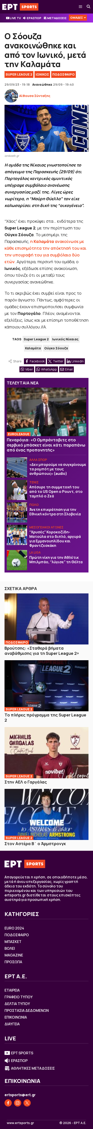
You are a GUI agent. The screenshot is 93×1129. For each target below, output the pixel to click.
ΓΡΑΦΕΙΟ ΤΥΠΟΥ (19, 996)
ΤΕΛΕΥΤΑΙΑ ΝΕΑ (23, 383)
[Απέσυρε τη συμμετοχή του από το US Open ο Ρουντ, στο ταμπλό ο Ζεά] (17, 490)
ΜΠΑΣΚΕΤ (13, 941)
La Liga (35, 552)
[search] (89, 6)
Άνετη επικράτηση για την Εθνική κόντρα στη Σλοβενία (55, 511)
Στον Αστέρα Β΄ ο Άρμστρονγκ (35, 843)
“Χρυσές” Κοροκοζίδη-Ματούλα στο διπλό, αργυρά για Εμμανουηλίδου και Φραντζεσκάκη (55, 539)
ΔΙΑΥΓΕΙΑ (12, 1023)
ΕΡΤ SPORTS (22, 1052)
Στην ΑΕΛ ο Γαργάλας (26, 782)
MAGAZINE (14, 955)
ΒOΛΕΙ (10, 948)
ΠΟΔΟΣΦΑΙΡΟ (63, 74)
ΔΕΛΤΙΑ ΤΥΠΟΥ (17, 1003)
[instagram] (17, 1103)
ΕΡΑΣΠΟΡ (34, 18)
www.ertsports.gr (20, 1123)
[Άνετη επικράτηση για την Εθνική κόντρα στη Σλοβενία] (17, 512)
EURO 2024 (14, 928)
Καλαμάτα (33, 348)
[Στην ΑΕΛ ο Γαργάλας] (46, 752)
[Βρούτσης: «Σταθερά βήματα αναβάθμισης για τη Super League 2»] (46, 618)
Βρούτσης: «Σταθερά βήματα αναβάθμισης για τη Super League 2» (42, 650)
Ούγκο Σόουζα (56, 348)
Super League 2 (19, 74)
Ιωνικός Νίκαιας (65, 339)
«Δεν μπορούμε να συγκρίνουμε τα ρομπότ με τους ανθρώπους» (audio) (57, 469)
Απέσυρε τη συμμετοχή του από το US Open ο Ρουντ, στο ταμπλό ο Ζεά (56, 491)
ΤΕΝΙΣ (34, 482)
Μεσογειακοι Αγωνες (46, 527)
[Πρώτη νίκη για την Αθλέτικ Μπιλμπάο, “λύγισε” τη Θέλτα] (17, 560)
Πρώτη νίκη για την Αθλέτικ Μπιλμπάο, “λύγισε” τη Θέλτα (56, 559)
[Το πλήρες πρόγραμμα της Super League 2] (46, 685)
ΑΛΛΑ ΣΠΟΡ (38, 460)
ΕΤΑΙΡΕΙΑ (12, 990)
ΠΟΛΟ (34, 505)
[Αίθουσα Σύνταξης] (11, 96)
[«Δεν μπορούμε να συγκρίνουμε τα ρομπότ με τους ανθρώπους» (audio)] (17, 467)
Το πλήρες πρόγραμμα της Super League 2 (45, 717)
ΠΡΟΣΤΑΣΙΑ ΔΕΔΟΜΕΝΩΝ (27, 1010)
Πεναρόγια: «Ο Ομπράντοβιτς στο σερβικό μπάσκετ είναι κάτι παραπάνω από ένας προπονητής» (46, 445)
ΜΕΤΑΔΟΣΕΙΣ (57, 18)
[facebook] (8, 1103)
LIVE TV (15, 18)
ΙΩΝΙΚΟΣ (42, 74)
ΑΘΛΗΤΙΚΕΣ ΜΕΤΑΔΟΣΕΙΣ (33, 1068)
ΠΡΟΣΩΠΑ (13, 961)
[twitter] (27, 1103)
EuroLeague (18, 434)
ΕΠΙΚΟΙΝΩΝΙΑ (16, 1017)
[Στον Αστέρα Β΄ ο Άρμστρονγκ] (46, 814)
